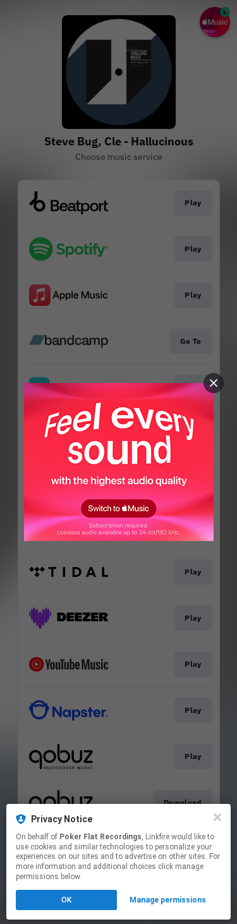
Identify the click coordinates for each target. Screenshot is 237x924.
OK (66, 900)
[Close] (217, 817)
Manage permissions (168, 900)
